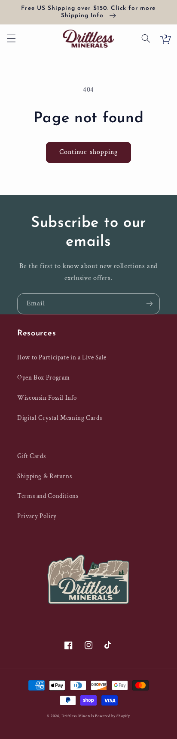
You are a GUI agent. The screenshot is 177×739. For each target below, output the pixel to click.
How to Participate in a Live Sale (62, 357)
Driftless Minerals (77, 716)
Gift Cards (31, 456)
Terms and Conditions (48, 496)
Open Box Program (43, 378)
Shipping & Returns (44, 476)
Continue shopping (88, 152)
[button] (11, 38)
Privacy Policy (37, 516)
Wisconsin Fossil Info (46, 398)
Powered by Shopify (112, 716)
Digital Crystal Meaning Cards (59, 418)
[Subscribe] (149, 303)
